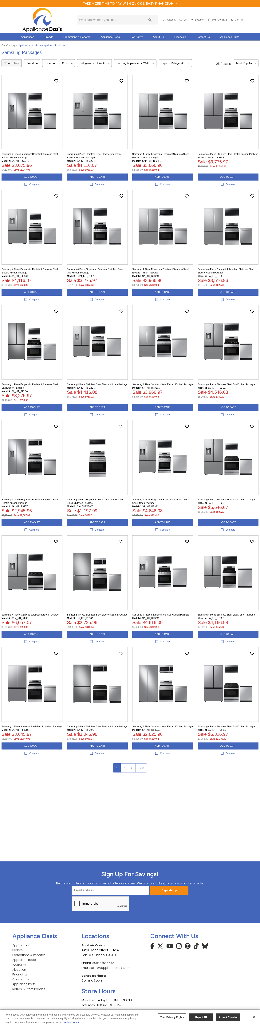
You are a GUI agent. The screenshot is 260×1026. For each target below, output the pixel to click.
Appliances (27, 37)
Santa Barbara (93, 976)
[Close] (254, 1017)
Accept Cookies (228, 1017)
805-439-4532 (103, 963)
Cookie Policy (71, 1022)
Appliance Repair (111, 37)
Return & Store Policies (28, 989)
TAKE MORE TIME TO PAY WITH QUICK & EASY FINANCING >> (130, 3)
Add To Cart (32, 177)
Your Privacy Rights (172, 1017)
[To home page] (42, 20)
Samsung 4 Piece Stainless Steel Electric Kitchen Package (228, 154)
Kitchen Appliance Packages (50, 45)
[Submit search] (150, 20)
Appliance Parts (229, 37)
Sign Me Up (169, 890)
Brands (49, 37)
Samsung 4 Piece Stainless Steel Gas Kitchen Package (226, 384)
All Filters (13, 63)
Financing (180, 37)
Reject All (201, 1017)
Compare (34, 184)
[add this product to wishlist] (56, 81)
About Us (158, 37)
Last (141, 767)
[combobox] (32, 63)
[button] (164, 20)
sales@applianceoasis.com (111, 968)
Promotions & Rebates (76, 37)
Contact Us (203, 37)
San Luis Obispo (94, 945)
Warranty (137, 37)
